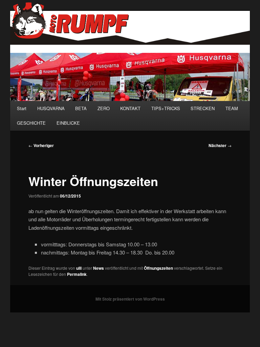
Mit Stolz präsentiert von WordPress (130, 299)
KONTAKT (130, 108)
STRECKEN (203, 108)
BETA (81, 108)
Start (21, 108)
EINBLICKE (68, 123)
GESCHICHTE (31, 123)
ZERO (104, 108)
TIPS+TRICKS (165, 108)
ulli (79, 268)
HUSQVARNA (51, 108)
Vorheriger (41, 145)
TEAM (231, 108)
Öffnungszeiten (158, 268)
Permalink (77, 274)
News (98, 268)
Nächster (220, 145)
